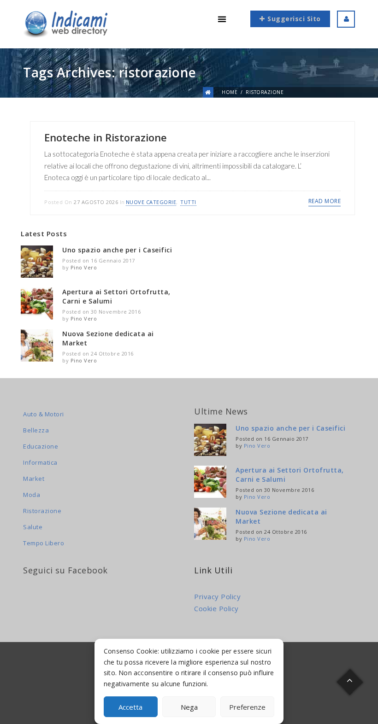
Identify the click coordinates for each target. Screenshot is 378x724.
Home (229, 92)
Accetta (130, 707)
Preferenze (247, 707)
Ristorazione (42, 511)
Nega (189, 707)
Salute (32, 527)
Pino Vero (84, 267)
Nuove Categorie (151, 202)
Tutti (188, 202)
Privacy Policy (217, 596)
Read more (324, 201)
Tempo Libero (43, 543)
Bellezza (36, 430)
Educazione (40, 446)
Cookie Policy (216, 608)
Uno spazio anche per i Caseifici (117, 249)
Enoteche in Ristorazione (105, 137)
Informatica (40, 462)
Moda (31, 494)
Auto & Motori (43, 414)
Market (33, 478)
